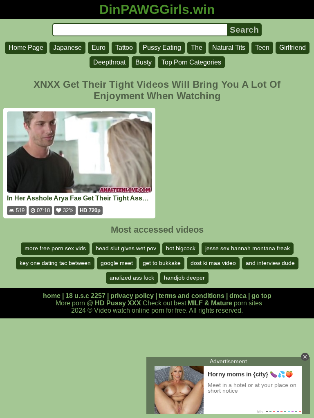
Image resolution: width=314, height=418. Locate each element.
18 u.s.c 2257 (85, 295)
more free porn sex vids (55, 248)
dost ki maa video (213, 263)
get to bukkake (162, 263)
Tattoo (124, 47)
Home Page (26, 47)
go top (261, 295)
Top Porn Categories (191, 62)
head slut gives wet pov (126, 248)
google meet (117, 263)
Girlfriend (292, 47)
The (196, 47)
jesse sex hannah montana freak (247, 248)
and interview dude (270, 263)
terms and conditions (191, 295)
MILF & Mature (210, 303)
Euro (98, 47)
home (52, 295)
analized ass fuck (132, 277)
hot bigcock (180, 248)
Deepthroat (109, 62)
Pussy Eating (162, 47)
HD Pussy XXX (118, 303)
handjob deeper (184, 277)
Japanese (67, 47)
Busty (143, 62)
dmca (238, 295)
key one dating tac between (55, 263)
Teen (262, 47)
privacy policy (132, 295)
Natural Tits (228, 47)
